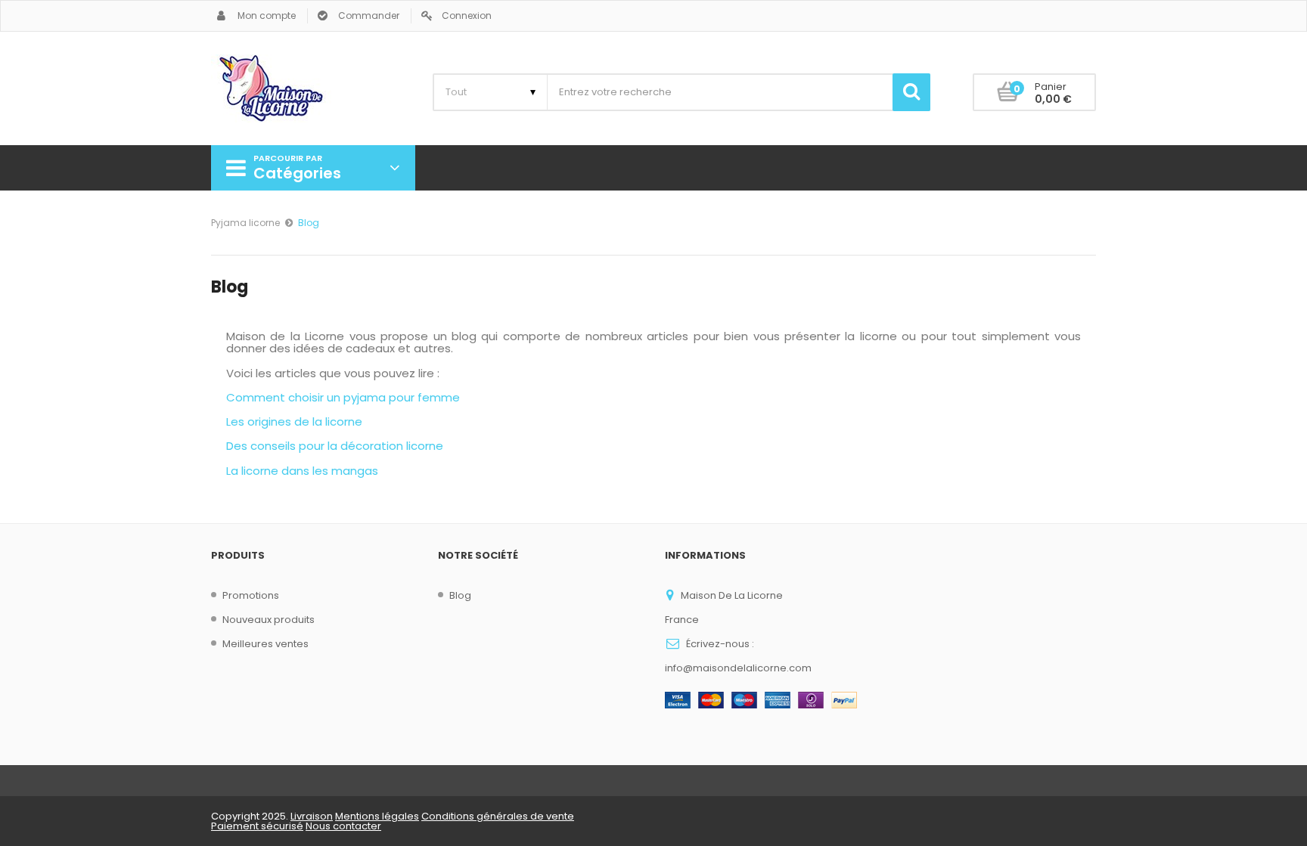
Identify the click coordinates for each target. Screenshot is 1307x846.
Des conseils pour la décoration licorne (334, 446)
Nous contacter (343, 826)
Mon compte (266, 15)
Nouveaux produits (268, 619)
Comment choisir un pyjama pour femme (343, 397)
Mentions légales (377, 816)
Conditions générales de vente (497, 816)
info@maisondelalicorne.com (738, 668)
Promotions (250, 595)
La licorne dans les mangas (302, 471)
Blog (460, 595)
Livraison (311, 816)
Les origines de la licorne (294, 421)
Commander (368, 15)
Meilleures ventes (265, 644)
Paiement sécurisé (257, 826)
